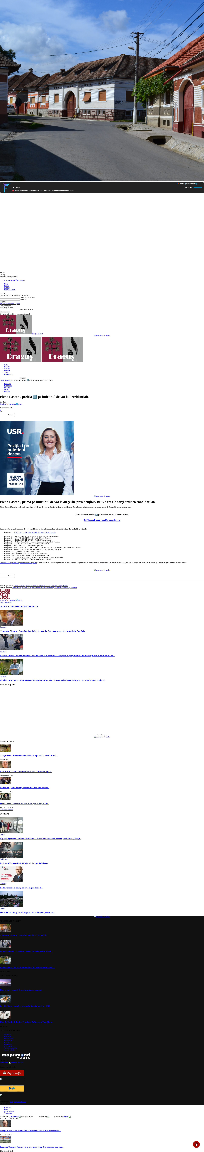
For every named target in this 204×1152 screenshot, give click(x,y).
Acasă (2, 380)
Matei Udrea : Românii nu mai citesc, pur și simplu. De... (24, 804)
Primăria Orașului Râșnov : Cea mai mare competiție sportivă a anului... (31, 1147)
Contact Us (8, 1113)
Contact (6, 288)
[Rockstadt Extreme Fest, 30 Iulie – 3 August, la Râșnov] (11, 857)
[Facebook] (20, 415)
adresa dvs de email (26, 310)
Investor (7, 387)
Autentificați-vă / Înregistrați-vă (14, 280)
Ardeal (2, 834)
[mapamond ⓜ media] (102, 336)
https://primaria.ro (6, 602)
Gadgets (7, 368)
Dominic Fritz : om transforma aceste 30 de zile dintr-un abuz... (27, 967)
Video (6, 372)
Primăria (7, 391)
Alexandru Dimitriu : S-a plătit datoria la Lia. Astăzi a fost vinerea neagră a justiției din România (42, 631)
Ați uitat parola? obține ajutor (10, 304)
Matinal (6, 389)
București (8, 380)
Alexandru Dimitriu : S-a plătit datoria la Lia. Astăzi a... (24, 935)
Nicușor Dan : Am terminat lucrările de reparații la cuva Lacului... (29, 755)
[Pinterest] (35, 415)
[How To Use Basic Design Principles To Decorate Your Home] (5, 1018)
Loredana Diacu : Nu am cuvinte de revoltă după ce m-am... (26, 951)
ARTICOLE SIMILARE (9, 606)
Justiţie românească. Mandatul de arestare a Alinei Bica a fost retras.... (30, 1131)
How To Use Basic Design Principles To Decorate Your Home (26, 1022)
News (6, 365)
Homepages (8, 374)
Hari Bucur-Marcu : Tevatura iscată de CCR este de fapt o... (26, 772)
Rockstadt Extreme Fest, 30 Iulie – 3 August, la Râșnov (24, 863)
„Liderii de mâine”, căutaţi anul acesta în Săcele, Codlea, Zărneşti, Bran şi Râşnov (40, 586)
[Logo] (21, 361)
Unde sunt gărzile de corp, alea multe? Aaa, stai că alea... (24, 788)
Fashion (7, 366)
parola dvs (23, 299)
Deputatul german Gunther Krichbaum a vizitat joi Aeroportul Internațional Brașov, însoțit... (40, 838)
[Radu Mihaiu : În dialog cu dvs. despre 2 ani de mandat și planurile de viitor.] (11, 882)
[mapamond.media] (12, 1091)
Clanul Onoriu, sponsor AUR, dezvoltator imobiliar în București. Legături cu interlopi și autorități (44, 588)
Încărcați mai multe (6, 810)
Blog (6, 284)
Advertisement (9, 1111)
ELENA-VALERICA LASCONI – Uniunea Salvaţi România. (35, 532)
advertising (11, 1062)
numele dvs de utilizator (28, 297)
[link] (102, 520)
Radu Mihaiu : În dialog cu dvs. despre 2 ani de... (21, 888)
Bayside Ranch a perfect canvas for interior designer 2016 (25, 1006)
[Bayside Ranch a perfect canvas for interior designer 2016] (5, 1002)
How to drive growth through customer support (21, 990)
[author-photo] (5, 598)
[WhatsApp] (43, 415)
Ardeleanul (3, 859)
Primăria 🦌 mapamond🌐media (11, 404)
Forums (6, 286)
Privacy (6, 1109)
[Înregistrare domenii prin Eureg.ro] (50, 1116)
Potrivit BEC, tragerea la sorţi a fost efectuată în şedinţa (18, 563)
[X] (27, 415)
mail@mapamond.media (18, 1102)
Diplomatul (8, 386)
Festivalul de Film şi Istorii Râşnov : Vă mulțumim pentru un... (27, 912)
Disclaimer (7, 1107)
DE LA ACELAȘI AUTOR (28, 606)
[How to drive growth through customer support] (5, 986)
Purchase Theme (9, 290)
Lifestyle (7, 370)
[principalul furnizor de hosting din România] (35, 1116)
